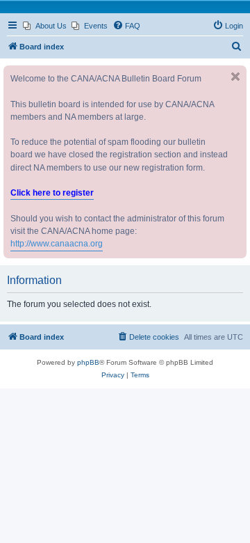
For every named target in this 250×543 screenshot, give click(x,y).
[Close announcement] (235, 76)
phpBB (88, 362)
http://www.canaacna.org (56, 244)
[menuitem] (45, 25)
